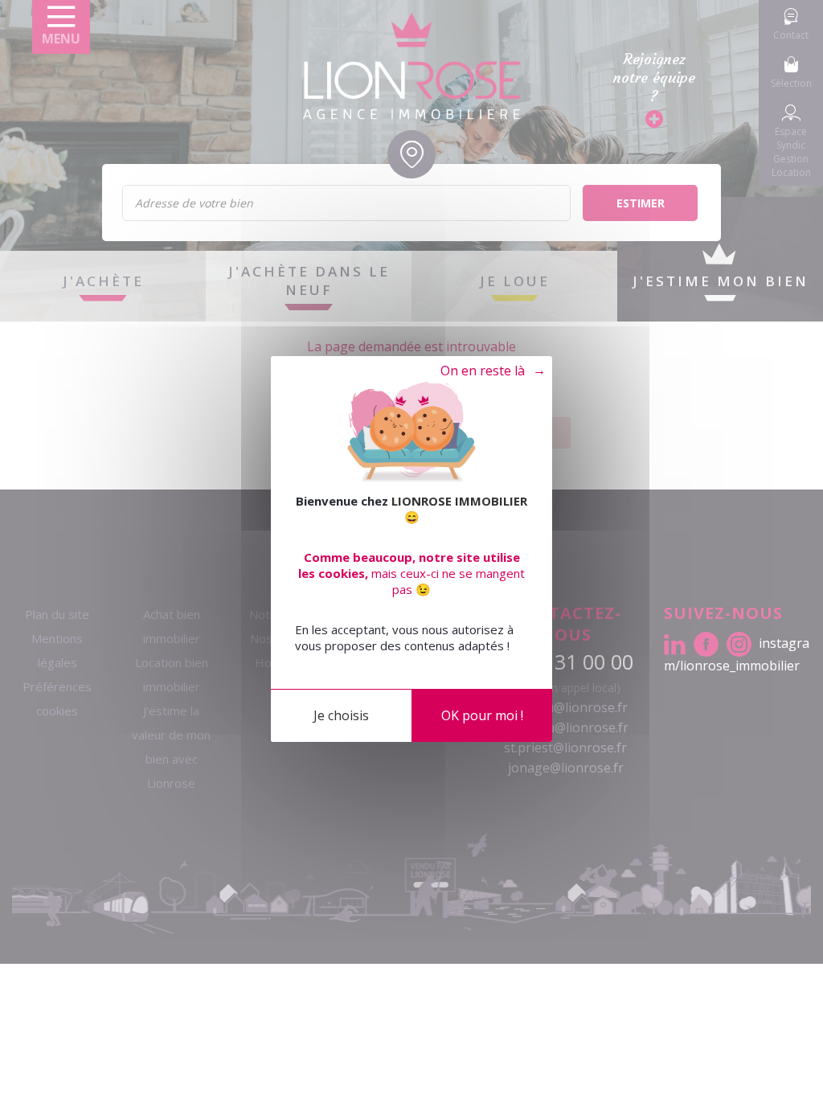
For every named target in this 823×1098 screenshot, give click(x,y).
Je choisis (341, 715)
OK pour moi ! (482, 715)
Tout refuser (485, 371)
